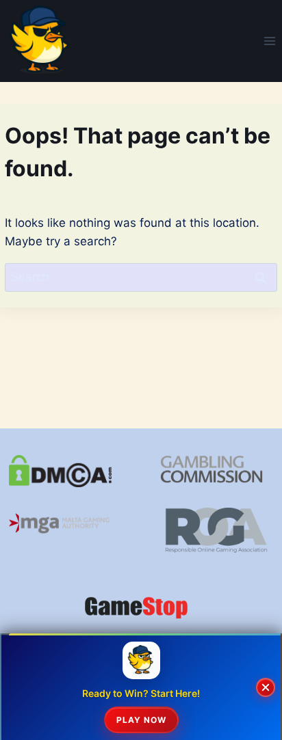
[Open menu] (269, 40)
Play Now (141, 720)
